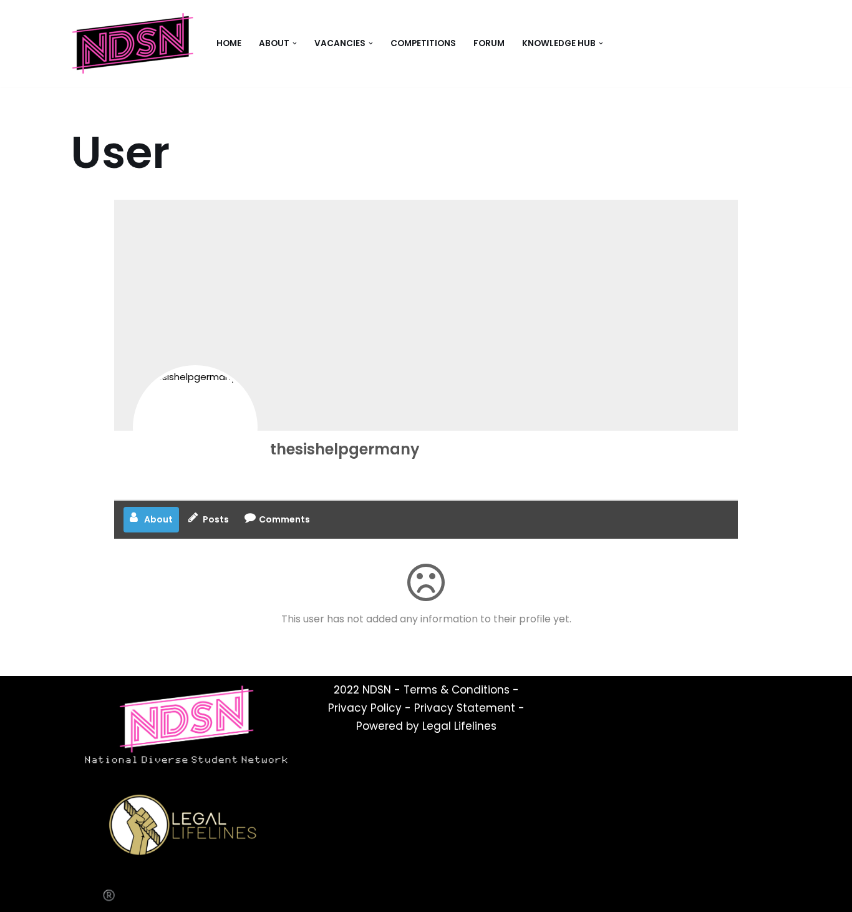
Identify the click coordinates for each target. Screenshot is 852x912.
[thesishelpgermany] (195, 427)
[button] (295, 43)
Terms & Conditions (457, 689)
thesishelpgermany (345, 449)
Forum (489, 43)
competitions (423, 43)
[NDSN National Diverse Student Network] (132, 43)
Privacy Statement (464, 707)
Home (228, 43)
